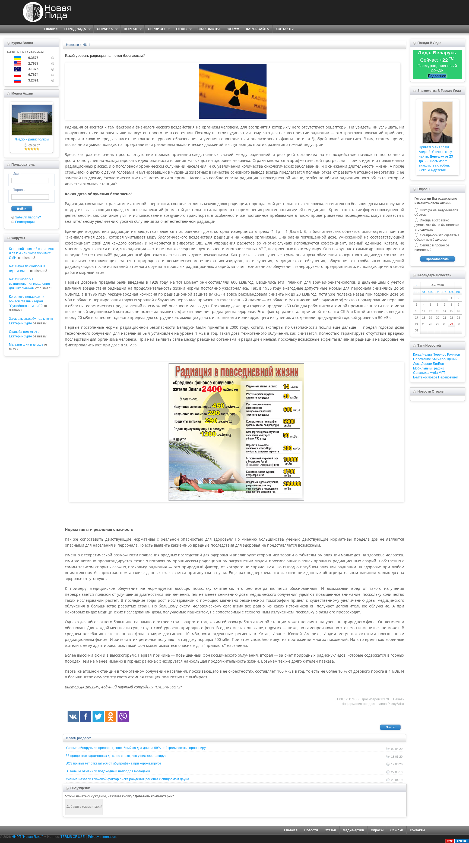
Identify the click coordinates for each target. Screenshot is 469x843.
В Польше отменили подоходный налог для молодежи (108, 771)
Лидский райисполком (32, 139)
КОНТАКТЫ (285, 29)
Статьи (330, 830)
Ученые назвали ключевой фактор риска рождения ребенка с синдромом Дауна (127, 779)
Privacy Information (102, 837)
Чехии (427, 354)
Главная (51, 29)
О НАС (180, 29)
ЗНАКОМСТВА (209, 29)
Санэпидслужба (425, 373)
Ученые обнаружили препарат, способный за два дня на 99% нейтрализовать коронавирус (136, 748)
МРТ (442, 373)
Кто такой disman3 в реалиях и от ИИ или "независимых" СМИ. (31, 253)
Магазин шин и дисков (26, 344)
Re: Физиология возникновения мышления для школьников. (29, 283)
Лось (416, 364)
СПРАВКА (103, 29)
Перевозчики (448, 377)
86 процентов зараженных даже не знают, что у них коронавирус (116, 756)
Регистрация (25, 222)
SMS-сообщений (445, 359)
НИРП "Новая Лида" (27, 837)
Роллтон (453, 354)
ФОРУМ (233, 29)
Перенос (439, 354)
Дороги (426, 364)
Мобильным (422, 368)
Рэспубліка (396, 704)
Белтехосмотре (425, 377)
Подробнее (437, 76)
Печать (398, 699)
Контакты (417, 830)
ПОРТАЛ (128, 29)
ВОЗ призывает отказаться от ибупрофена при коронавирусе (113, 763)
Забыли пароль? (28, 217)
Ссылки (396, 830)
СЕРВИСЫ (154, 29)
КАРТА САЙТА (257, 29)
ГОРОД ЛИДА (73, 29)
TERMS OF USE (73, 837)
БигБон (438, 364)
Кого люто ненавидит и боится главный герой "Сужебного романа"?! (27, 301)
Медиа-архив (353, 830)
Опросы (377, 830)
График (438, 368)
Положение (422, 359)
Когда (417, 354)
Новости (311, 830)
